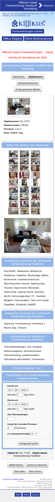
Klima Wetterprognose (38, 38)
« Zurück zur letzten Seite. (13, 479)
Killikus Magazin (12, 38)
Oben (26, 495)
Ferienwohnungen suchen (27, 31)
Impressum (49, 6)
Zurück (35, 495)
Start (18, 495)
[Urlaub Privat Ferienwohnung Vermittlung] (40, 6)
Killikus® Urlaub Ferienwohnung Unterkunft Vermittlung (21, 5)
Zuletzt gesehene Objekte (28, 89)
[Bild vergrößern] (13, 156)
